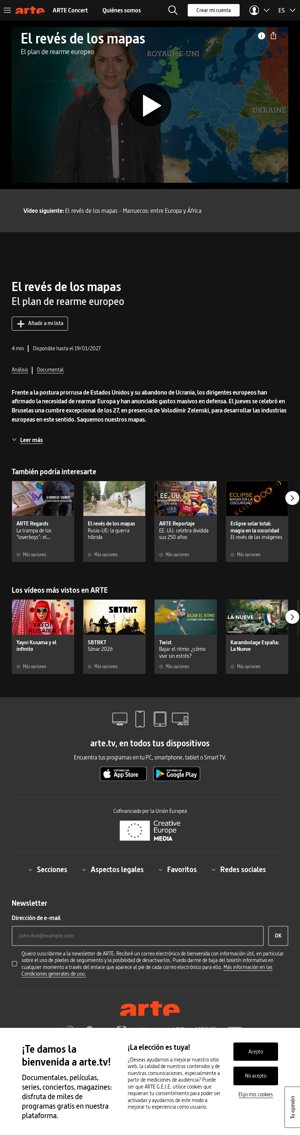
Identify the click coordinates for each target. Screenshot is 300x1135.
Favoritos (182, 869)
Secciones (52, 869)
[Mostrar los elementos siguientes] (292, 498)
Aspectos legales (117, 869)
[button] (173, 10)
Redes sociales (243, 869)
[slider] (150, 161)
